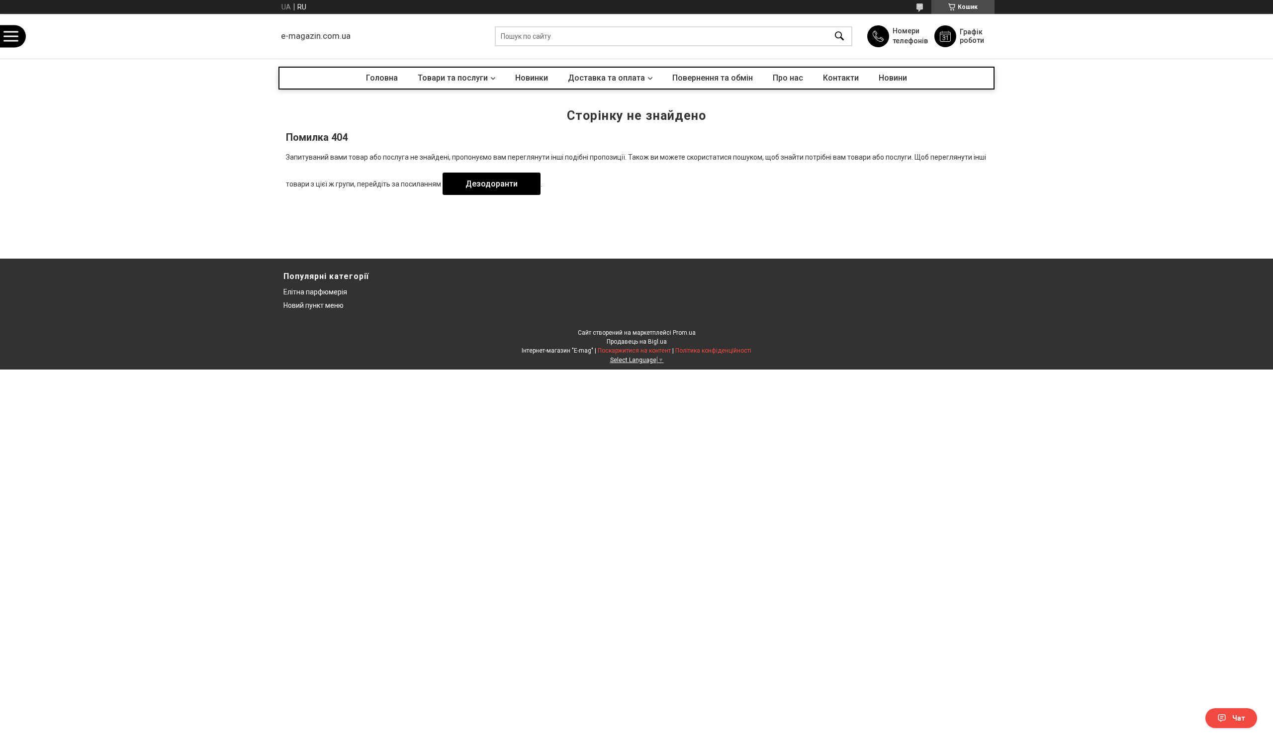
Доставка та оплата (606, 78)
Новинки (531, 78)
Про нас (788, 78)
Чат (1238, 718)
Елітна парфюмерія (315, 292)
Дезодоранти (491, 183)
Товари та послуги (453, 78)
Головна (382, 78)
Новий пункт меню (313, 305)
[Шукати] (839, 36)
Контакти (841, 78)
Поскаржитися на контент (634, 350)
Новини (893, 78)
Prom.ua (684, 332)
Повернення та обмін (712, 78)
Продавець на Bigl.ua (637, 341)
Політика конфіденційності (713, 350)
